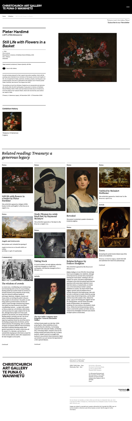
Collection (10, 16)
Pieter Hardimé (16, 31)
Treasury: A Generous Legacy (107, 259)
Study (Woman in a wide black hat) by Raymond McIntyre (46, 216)
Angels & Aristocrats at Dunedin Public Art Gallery (14, 248)
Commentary (7, 257)
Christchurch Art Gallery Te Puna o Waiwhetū (22, 7)
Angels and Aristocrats (11, 241)
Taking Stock (40, 261)
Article (101, 205)
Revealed (71, 216)
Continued (102, 265)
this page (105, 408)
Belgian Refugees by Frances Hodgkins (76, 262)
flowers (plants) (22, 64)
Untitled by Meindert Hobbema (109, 192)
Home (4, 16)
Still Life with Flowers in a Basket (24, 16)
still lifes (29, 64)
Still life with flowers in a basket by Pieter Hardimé (13, 198)
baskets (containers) (11, 64)
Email (90, 381)
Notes (4, 165)
